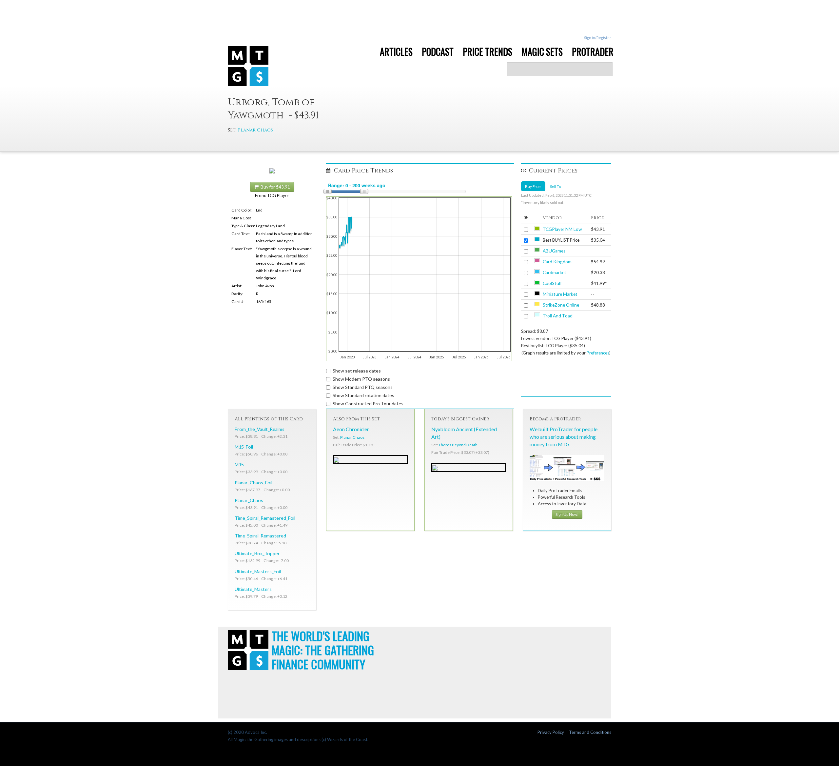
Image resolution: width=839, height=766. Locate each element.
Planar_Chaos (249, 500)
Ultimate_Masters (253, 589)
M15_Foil (244, 447)
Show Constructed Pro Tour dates (368, 403)
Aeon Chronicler (351, 429)
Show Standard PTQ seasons (363, 387)
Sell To (555, 186)
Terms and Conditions (590, 732)
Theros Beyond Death (458, 444)
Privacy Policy (550, 732)
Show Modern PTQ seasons (361, 379)
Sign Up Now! (567, 514)
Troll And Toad (558, 315)
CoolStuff (552, 283)
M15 (239, 464)
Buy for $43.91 (274, 187)
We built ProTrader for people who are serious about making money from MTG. (563, 436)
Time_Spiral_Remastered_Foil (265, 518)
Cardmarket (554, 272)
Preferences (598, 352)
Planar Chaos (255, 130)
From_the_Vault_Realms (259, 429)
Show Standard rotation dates (363, 395)
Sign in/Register (597, 37)
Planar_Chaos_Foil (253, 482)
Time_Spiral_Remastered (260, 535)
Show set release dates (357, 370)
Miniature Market (560, 294)
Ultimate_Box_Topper (257, 553)
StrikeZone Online (561, 305)
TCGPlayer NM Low (562, 229)
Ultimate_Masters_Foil (258, 571)
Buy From (533, 186)
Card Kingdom (557, 261)
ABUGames (554, 250)
